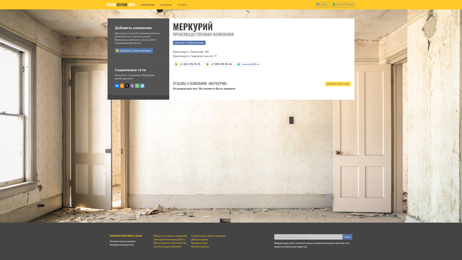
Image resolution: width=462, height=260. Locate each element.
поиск (347, 236)
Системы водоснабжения (167, 246)
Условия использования (123, 241)
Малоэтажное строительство (170, 242)
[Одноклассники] (122, 86)
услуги (182, 4)
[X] (127, 86)
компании (147, 4)
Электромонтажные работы (169, 239)
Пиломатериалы (200, 246)
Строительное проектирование (208, 235)
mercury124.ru (250, 64)
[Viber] (132, 86)
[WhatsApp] (137, 86)
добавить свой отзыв (338, 83)
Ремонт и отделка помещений (170, 235)
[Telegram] (142, 86)
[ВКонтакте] (117, 86)
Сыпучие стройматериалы (189, 43)
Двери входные (199, 239)
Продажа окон (199, 242)
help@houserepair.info (122, 244)
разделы (166, 4)
